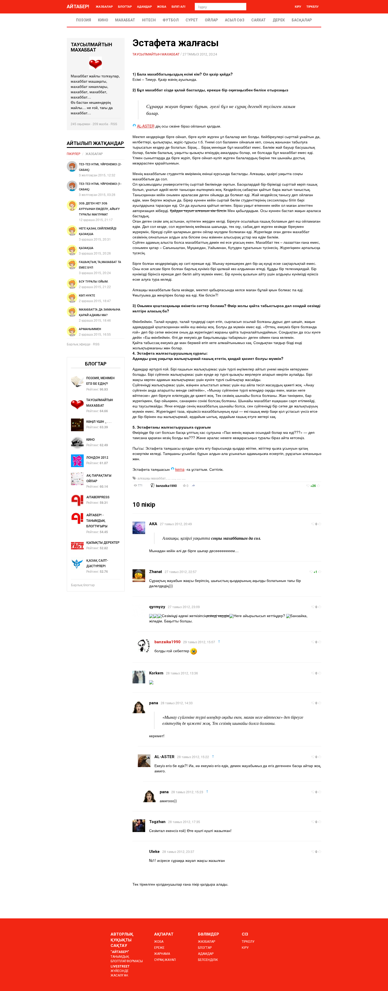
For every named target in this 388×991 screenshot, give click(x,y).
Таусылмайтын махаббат (156, 54)
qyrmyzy (157, 606)
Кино (103, 20)
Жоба (161, 6)
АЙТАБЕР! (78, 6)
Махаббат (125, 20)
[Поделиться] (193, 485)
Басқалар (302, 20)
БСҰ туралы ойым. (93, 281)
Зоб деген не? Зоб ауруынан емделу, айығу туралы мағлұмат (99, 209)
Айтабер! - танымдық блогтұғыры (96, 520)
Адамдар (144, 6)
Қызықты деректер (103, 542)
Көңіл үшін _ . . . (98, 422)
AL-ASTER (145, 126)
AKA (153, 524)
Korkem (156, 673)
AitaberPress (98, 497)
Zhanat (155, 571)
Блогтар (125, 6)
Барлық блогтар (83, 585)
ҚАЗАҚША (86, 248)
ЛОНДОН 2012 (97, 457)
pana (153, 703)
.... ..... (171, 478)
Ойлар (211, 20)
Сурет (192, 20)
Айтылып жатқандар (95, 143)
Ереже (159, 948)
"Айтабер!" (120, 952)
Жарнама (162, 954)
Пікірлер (73, 154)
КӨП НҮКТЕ (87, 295)
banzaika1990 (166, 485)
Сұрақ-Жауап (165, 960)
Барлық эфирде (79, 344)
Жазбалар (104, 6)
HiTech (149, 20)
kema (179, 469)
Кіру (298, 6)
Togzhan (157, 821)
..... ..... (181, 478)
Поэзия (83, 20)
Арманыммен (90, 329)
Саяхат (258, 20)
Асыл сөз (234, 20)
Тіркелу (312, 6)
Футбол (171, 20)
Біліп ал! (179, 6)
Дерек (279, 20)
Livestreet (120, 966)
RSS (114, 123)
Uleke (154, 851)
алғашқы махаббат (152, 478)
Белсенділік (208, 960)
